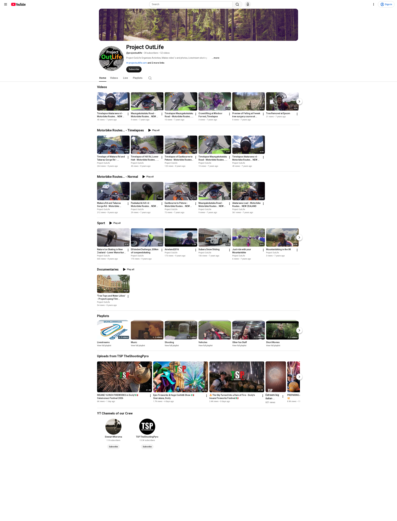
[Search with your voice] (248, 4)
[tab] (102, 78)
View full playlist (104, 345)
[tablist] (198, 78)
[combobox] (192, 4)
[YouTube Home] (18, 4)
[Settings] (373, 4)
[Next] (299, 101)
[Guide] (5, 4)
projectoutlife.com (137, 63)
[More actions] (128, 114)
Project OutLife (103, 163)
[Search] (237, 4)
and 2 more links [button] (155, 63)
